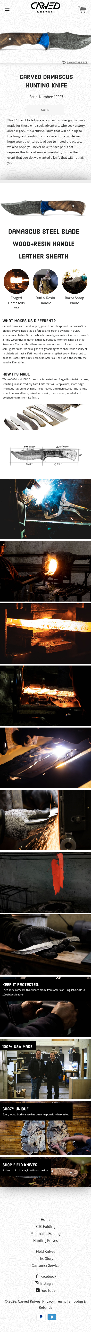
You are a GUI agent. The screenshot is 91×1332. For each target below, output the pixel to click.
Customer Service (45, 1265)
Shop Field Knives (19, 1165)
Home (45, 1219)
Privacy (48, 1301)
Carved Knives (29, 1301)
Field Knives (45, 1251)
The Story (45, 1258)
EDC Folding (45, 1226)
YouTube (48, 1290)
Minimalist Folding (46, 1233)
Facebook (48, 1276)
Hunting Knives (45, 1240)
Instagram (48, 1283)
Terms (61, 1301)
